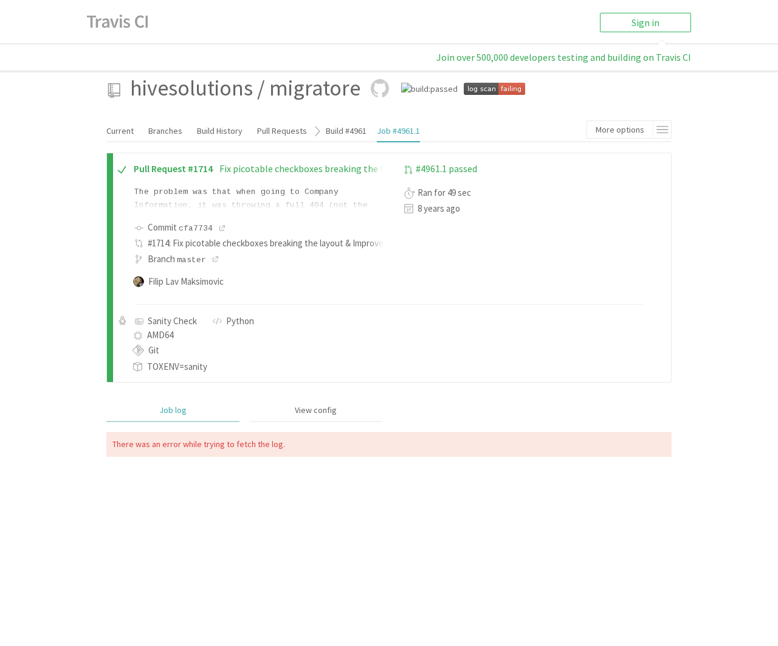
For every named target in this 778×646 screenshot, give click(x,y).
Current (120, 130)
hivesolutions (191, 88)
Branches (165, 130)
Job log (173, 410)
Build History (220, 130)
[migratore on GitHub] (380, 88)
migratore (314, 88)
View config (316, 410)
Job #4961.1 (398, 130)
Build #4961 (346, 130)
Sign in (645, 22)
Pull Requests (282, 130)
